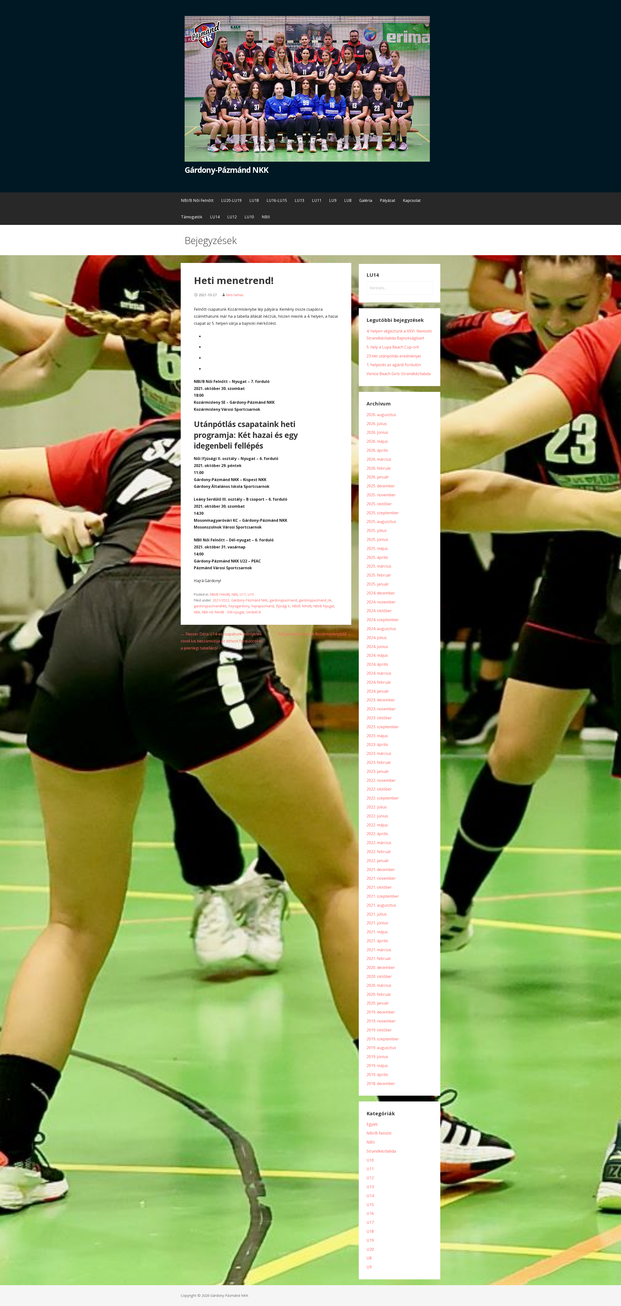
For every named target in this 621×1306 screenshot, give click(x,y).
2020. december (381, 967)
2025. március (379, 566)
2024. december (381, 593)
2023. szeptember (383, 726)
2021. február (379, 958)
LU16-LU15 (277, 200)
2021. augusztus (381, 905)
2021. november (381, 878)
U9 (369, 1267)
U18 (370, 1231)
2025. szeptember (383, 512)
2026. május (377, 441)
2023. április (377, 744)
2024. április (377, 664)
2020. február (379, 994)
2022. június (377, 816)
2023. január (378, 771)
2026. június (377, 432)
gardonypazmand (283, 600)
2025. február (379, 575)
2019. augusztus (381, 1047)
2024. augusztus (381, 628)
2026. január (378, 477)
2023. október (379, 717)
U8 (369, 1258)
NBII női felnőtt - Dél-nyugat (223, 612)
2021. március (379, 949)
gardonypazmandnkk (210, 606)
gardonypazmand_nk (315, 600)
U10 (370, 1160)
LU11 (316, 200)
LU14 (215, 217)
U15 (370, 1204)
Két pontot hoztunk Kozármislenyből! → (314, 634)
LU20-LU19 (231, 200)
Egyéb (372, 1124)
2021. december (381, 869)
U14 (370, 1195)
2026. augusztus (381, 414)
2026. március (379, 459)
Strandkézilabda (381, 1151)
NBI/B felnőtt (301, 606)
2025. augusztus (381, 521)
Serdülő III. (253, 612)
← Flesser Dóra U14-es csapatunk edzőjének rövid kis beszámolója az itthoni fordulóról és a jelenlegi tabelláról (222, 641)
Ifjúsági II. (283, 606)
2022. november (381, 780)
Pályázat (387, 200)
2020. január (378, 1003)
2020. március (379, 985)
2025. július (377, 530)
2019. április (377, 1074)
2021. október (379, 887)
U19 (251, 594)
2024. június (377, 646)
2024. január (378, 691)
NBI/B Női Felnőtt (197, 200)
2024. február (379, 682)
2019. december (381, 1012)
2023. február (379, 762)
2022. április (377, 833)
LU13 (299, 200)
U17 (243, 594)
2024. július (377, 637)
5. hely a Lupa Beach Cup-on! (393, 347)
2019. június (377, 1056)
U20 (370, 1249)
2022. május (377, 825)
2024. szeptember (383, 619)
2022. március (379, 842)
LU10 (249, 217)
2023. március (379, 753)
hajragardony (239, 606)
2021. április (377, 940)
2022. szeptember (383, 798)
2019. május (377, 1065)
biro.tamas (235, 295)
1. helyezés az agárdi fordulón (394, 364)
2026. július (377, 423)
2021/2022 (220, 600)
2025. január (378, 584)
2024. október (379, 610)
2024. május (377, 655)
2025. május (377, 548)
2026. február (379, 468)
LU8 (347, 200)
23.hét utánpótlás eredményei (394, 356)
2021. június (377, 923)
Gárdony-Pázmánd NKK (226, 170)
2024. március (379, 673)
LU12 (232, 217)
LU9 (332, 200)
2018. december (381, 1083)
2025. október (379, 504)
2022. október (379, 789)
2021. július (377, 914)
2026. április (377, 450)
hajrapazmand (262, 606)
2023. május (377, 735)
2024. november (381, 602)
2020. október (379, 976)
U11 (370, 1168)
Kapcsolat (412, 200)
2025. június (377, 539)
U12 (370, 1177)
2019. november (381, 1021)
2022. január (378, 860)
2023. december (381, 700)
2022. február (379, 851)
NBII (266, 217)
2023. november (381, 709)
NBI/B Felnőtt (220, 594)
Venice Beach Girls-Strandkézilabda (399, 373)
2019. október (379, 1030)
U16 (370, 1213)
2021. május (377, 931)
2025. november (381, 495)
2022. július (377, 807)
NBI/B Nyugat (323, 606)
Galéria (365, 200)
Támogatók (191, 217)
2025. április (377, 557)
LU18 (254, 200)
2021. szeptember (383, 896)
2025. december (381, 486)
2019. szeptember (383, 1039)
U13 (370, 1186)
